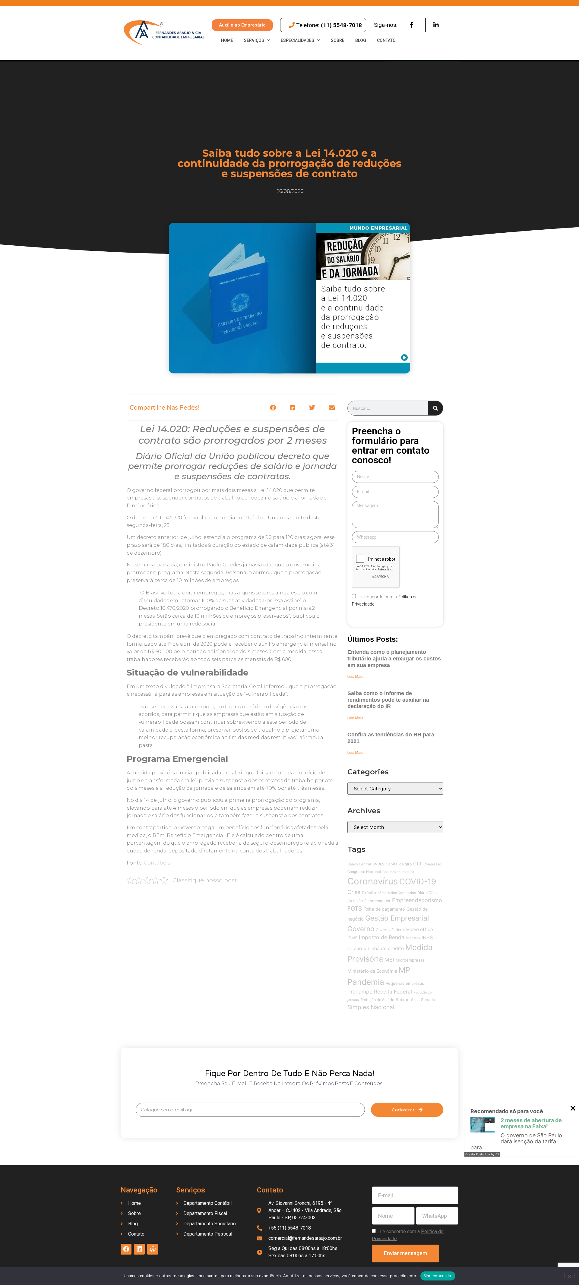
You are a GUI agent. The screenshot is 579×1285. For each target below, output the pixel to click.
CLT (417, 864)
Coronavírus (372, 881)
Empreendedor (377, 901)
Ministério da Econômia (372, 971)
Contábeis (157, 863)
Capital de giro (399, 864)
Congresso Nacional (364, 872)
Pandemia (365, 982)
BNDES (378, 864)
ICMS (352, 937)
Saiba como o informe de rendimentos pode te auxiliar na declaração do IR (388, 699)
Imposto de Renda (381, 937)
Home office (419, 929)
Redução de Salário (377, 999)
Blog (360, 40)
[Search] (435, 408)
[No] (569, 1275)
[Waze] (152, 1249)
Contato (386, 40)
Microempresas (410, 960)
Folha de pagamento (384, 909)
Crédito (369, 892)
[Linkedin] (436, 25)
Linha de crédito (386, 948)
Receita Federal (393, 991)
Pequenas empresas (405, 983)
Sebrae (403, 999)
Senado (428, 999)
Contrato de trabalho (398, 872)
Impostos (413, 938)
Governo (360, 928)
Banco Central (359, 864)
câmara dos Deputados (397, 893)
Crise (353, 892)
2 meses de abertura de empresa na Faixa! (531, 1123)
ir (436, 937)
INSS (427, 937)
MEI (389, 959)
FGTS (354, 908)
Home (227, 40)
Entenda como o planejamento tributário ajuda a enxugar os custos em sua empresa (394, 658)
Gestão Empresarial (397, 918)
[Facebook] (411, 25)
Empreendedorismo (417, 900)
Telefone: (329, 25)
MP (404, 970)
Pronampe (359, 991)
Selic (415, 999)
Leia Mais (355, 677)
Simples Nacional (370, 1007)
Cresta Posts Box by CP (482, 1154)
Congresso (432, 864)
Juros (360, 948)
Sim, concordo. (438, 1275)
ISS (350, 949)
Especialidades (297, 40)
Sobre (337, 40)
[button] (273, 407)
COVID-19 (417, 881)
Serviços (254, 40)
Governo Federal (390, 930)
